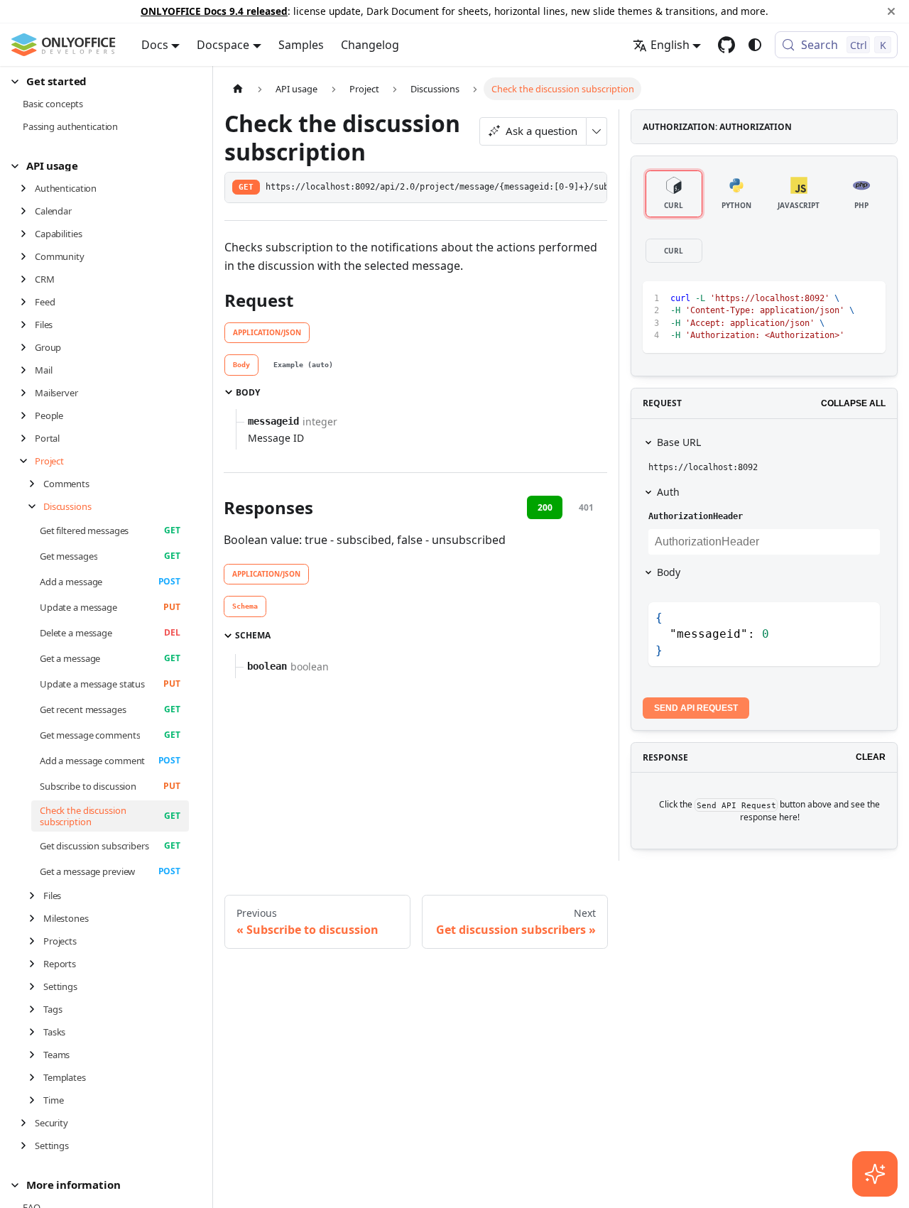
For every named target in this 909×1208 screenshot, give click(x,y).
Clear (871, 757)
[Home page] (237, 88)
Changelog (370, 45)
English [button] (670, 45)
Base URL (679, 442)
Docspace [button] (223, 45)
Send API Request (696, 708)
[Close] (891, 11)
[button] (100, 81)
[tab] (241, 365)
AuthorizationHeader (695, 516)
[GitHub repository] (726, 44)
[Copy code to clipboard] (842, 298)
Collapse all (853, 403)
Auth (668, 492)
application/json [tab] (267, 332)
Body (668, 572)
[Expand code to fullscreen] (868, 298)
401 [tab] (586, 507)
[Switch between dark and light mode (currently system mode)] (755, 44)
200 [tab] (545, 507)
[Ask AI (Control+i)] (875, 1174)
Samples (301, 45)
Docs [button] (154, 45)
